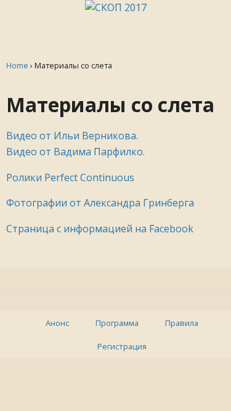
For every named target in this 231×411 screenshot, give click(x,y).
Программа (117, 322)
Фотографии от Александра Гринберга (100, 203)
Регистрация (122, 346)
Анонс (57, 322)
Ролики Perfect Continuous (70, 177)
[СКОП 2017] (116, 7)
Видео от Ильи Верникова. (72, 135)
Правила (181, 322)
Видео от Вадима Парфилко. (75, 151)
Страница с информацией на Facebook (99, 228)
